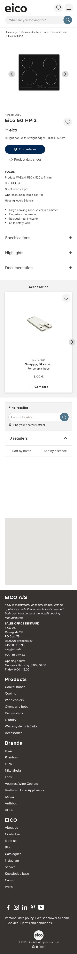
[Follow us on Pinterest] (33, 907)
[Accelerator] (23, 7)
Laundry (10, 719)
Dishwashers (14, 713)
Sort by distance (55, 450)
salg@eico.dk (13, 649)
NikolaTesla (13, 770)
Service (10, 867)
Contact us (12, 834)
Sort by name (21, 450)
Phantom (11, 757)
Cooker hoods (15, 686)
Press (9, 886)
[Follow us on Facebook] (8, 907)
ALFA (9, 810)
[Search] (67, 20)
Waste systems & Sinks (21, 726)
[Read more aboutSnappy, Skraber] (38, 342)
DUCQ (9, 796)
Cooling (10, 693)
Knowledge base (17, 873)
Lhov (8, 777)
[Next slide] (65, 74)
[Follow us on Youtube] (41, 907)
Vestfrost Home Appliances (24, 790)
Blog (8, 847)
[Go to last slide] (11, 74)
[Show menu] (68, 7)
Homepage (11, 32)
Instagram (12, 860)
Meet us (10, 840)
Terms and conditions (36, 923)
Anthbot (11, 803)
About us (11, 827)
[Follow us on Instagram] (16, 907)
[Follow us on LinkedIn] (24, 907)
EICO (8, 750)
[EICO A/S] (39, 935)
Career (10, 880)
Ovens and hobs (16, 706)
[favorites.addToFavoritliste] (67, 122)
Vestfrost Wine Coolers (21, 783)
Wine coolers (14, 700)
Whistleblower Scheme (53, 918)
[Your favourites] (58, 7)
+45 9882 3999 (14, 645)
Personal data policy (19, 918)
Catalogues (13, 853)
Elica (8, 764)
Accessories (13, 732)
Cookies (13, 923)
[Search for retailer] (64, 417)
